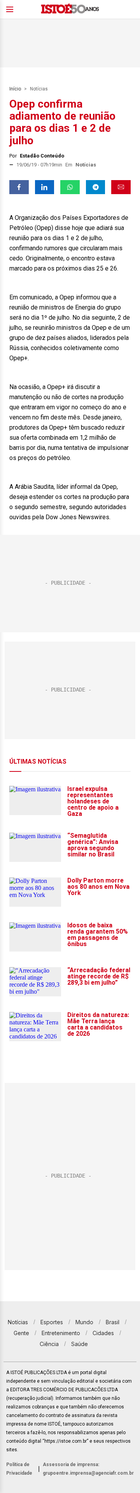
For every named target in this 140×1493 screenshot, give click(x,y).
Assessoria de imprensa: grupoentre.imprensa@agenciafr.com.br (88, 1469)
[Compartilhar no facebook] (19, 187)
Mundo (84, 1322)
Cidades (103, 1333)
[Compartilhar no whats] (70, 187)
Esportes (51, 1322)
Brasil (112, 1322)
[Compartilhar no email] (121, 187)
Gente (21, 1333)
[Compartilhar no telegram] (95, 187)
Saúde (79, 1344)
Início (15, 89)
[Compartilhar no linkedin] (44, 187)
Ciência (49, 1344)
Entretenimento (61, 1333)
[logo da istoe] (70, 10)
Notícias (39, 89)
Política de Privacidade (19, 1469)
